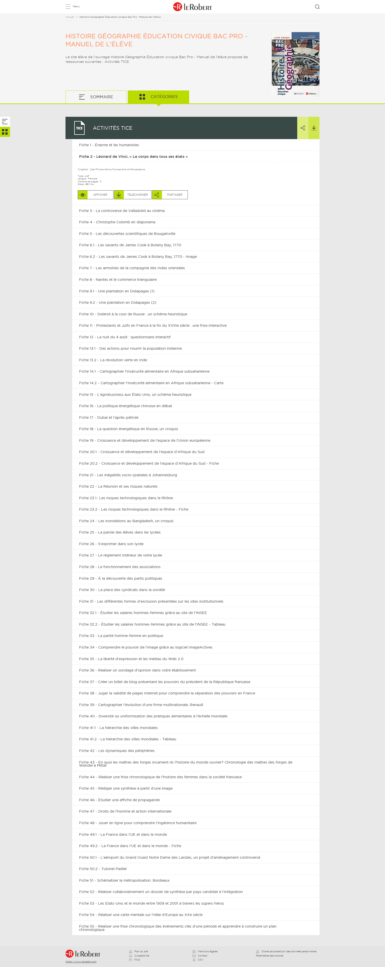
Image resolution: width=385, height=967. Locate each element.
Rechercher (317, 6)
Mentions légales (207, 951)
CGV (200, 959)
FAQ (137, 959)
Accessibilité (141, 955)
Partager (302, 128)
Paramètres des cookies (269, 955)
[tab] (5, 122)
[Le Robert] (85, 954)
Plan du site (141, 951)
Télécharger (313, 128)
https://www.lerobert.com (81, 961)
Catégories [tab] (163, 96)
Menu (76, 6)
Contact (202, 955)
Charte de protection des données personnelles (288, 951)
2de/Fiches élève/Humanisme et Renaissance (117, 169)
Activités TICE (112, 128)
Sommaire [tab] (101, 97)
